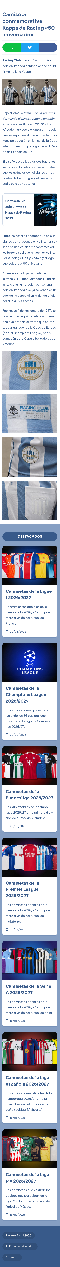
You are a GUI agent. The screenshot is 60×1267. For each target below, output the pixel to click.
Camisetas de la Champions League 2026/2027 (26, 695)
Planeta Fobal (19, 1235)
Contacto (12, 1257)
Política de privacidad (20, 1246)
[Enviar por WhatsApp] (12, 47)
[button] (9, 16)
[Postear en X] (30, 47)
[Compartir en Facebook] (48, 47)
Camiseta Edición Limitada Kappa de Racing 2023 (18, 209)
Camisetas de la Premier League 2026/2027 (22, 889)
